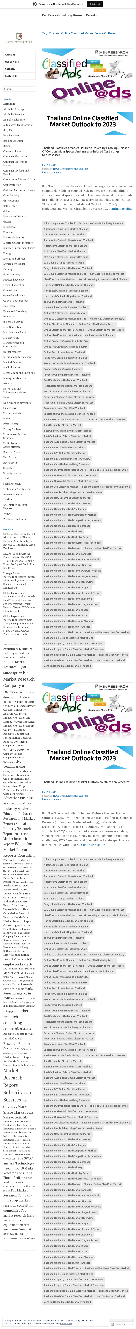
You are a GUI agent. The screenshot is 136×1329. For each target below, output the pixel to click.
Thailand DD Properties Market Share (65, 470)
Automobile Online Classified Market (64, 234)
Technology (24, 1163)
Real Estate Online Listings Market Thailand (68, 386)
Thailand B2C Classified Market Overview (67, 458)
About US (10, 54)
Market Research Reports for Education (17, 1043)
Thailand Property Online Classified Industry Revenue (73, 643)
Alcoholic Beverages (14, 109)
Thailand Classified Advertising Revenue (66, 464)
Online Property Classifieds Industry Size (66, 341)
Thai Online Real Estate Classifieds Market (67, 436)
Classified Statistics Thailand (59, 279)
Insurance (8, 316)
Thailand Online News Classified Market (107, 632)
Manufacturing (11, 337)
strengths (17, 1158)
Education (8, 232)
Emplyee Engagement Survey (19, 248)
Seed (6, 478)
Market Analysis (14, 973)
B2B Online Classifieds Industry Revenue (66, 257)
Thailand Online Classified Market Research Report (72, 593)
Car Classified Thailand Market (107, 274)
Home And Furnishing (15, 311)
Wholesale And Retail (15, 519)
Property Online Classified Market (63, 369)
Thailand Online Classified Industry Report (67, 537)
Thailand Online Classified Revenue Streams (68, 621)
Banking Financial (13, 140)
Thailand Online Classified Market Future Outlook (71, 559)
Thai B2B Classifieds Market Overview (104, 419)
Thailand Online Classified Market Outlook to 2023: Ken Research (86, 782)
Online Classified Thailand (99, 335)
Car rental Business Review (19, 706)
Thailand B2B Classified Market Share (64, 447)
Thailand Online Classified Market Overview (68, 582)
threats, (8, 1168)
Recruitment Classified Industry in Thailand (67, 391)
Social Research (12, 483)
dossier (7, 221)
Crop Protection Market (17, 775)
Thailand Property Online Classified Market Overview (74, 649)
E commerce (10, 227)
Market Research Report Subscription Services (17, 1085)
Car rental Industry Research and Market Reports (16, 717)
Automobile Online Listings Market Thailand (68, 240)
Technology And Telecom (74, 168)
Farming (7, 269)
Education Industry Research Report (17, 828)
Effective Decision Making (16, 860)
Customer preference (14, 793)
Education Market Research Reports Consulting (19, 849)
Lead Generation (12, 327)
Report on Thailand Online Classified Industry (69, 397)
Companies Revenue (13, 745)
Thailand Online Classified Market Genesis (67, 565)
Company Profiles (12, 753)
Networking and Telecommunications (14, 390)
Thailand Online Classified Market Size (65, 615)
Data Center (10, 206)
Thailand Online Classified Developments (67, 526)
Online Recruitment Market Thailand (64, 352)
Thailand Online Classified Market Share (66, 610)
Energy (7, 253)
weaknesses (10, 1229)
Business (7, 146)
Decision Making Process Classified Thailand (103, 279)
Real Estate (9, 457)
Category (10, 68)
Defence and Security (15, 216)
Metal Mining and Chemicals (19, 372)
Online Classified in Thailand (59, 324)
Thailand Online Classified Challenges (65, 509)
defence (7, 211)
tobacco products (12, 494)
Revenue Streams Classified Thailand (64, 408)
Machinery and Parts (14, 332)
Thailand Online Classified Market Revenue (68, 598)
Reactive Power (11, 452)
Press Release (10, 423)
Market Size (24, 1112)
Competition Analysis (14, 757)
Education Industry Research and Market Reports (19, 818)
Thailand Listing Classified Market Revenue (106, 486)
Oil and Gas (9, 408)
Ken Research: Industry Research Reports (69, 15)
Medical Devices (12, 362)
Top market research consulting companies (18, 1205)
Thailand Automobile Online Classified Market (69, 442)
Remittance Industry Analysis (17, 1125)
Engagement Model (14, 263)
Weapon (7, 513)
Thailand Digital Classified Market (109, 470)
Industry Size (19, 950)
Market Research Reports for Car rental (18, 1033)
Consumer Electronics (15, 156)
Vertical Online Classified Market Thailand (67, 666)
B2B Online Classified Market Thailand (65, 251)
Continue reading (120, 209)
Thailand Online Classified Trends (62, 632)
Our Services (12, 61)
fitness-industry (11, 274)
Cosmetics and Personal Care (19, 179)
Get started (94, 4)
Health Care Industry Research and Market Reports (18, 897)
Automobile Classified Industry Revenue (101, 223)
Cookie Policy (66, 1323)
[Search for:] (19, 88)
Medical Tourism (12, 367)
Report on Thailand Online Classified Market (68, 402)
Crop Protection (12, 184)
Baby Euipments (12, 135)
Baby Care (8, 130)
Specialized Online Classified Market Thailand (69, 414)
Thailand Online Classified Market (102, 548)
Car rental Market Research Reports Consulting (17, 737)
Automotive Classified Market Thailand (66, 246)
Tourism (7, 499)
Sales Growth (20, 1154)
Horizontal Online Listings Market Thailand (68, 296)
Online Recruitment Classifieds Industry (65, 346)
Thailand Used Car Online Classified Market (68, 660)
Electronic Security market (18, 242)
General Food (10, 290)
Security (7, 468)
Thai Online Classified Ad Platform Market (67, 430)
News (56, 168)
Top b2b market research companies (17, 1182)
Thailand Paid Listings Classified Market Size (68, 638)
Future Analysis (11, 878)
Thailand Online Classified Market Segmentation (71, 604)
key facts (26, 964)
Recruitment (10, 462)
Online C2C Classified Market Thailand (65, 318)
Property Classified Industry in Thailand (65, 358)
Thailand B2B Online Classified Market (65, 453)
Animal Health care (14, 119)
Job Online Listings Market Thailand (64, 302)
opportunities (20, 1117)
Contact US (11, 76)
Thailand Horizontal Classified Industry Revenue (70, 475)
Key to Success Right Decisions (19, 968)
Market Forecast (17, 977)
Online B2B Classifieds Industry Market (65, 313)
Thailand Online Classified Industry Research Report (72, 542)
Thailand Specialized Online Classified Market (69, 654)
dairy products (11, 200)
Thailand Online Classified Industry (63, 531)
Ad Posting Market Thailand (59, 223)
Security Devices (12, 473)
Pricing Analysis (12, 429)
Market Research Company (23, 998)
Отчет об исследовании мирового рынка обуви (19, 1233)
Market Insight (19, 980)
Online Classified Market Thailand (63, 335)
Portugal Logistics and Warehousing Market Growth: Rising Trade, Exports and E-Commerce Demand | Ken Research (19, 580)
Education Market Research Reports (16, 839)
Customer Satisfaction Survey (19, 190)
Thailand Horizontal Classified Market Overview (71, 481)
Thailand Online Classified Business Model (67, 503)
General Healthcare (14, 295)
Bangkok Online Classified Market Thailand (68, 268)
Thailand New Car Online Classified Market (67, 498)
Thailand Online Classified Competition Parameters (72, 520)
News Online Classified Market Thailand (66, 307)
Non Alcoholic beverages (17, 402)
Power (6, 418)
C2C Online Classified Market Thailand (65, 274)
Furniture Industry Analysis (13, 864)
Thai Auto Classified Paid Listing (61, 419)
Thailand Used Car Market (113, 654)
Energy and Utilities (14, 258)
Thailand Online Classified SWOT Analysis (67, 626)
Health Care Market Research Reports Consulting (18, 921)
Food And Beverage (14, 279)
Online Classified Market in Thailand (64, 330)
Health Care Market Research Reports (17, 913)
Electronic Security (13, 237)
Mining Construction (14, 378)
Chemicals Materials (14, 151)
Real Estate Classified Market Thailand (65, 380)
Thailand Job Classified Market (61, 486)
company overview (16, 750)
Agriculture (9, 103)
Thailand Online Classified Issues (62, 548)
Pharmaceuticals (12, 413)
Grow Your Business (24, 882)
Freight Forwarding (13, 285)
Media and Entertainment (17, 357)
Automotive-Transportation (18, 125)
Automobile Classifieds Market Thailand (66, 229)
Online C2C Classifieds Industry (107, 318)
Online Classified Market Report (106, 330)
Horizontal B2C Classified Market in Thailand (68, 285)
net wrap (8, 383)
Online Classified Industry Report (97, 324)
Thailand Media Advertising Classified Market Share (73, 492)
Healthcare (9, 306)
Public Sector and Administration (12, 445)
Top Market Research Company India (17, 1195)
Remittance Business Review (17, 1121)
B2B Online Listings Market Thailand (64, 262)
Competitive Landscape (17, 771)
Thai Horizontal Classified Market (62, 425)
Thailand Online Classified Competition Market (70, 514)
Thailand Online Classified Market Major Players (70, 576)
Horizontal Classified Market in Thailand (66, 290)
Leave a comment (51, 172)
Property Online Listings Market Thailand (67, 374)
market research (12, 351)
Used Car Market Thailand (110, 660)
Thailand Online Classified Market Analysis (67, 554)
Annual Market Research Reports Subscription (16, 667)
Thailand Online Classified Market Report (67, 587)
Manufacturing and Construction (13, 344)
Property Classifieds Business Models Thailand (69, 363)
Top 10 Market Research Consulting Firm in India (18, 1173)
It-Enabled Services (14, 321)
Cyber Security (11, 195)
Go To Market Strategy (15, 300)
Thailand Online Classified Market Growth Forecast (72, 570)
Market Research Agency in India (19, 993)
